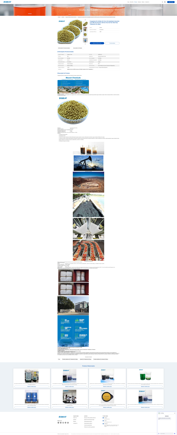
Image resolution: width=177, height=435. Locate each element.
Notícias (74, 421)
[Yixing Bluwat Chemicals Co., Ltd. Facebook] (58, 422)
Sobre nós (75, 417)
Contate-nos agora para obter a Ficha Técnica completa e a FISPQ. (67, 132)
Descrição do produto (77, 48)
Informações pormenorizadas (64, 48)
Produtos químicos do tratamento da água (70, 359)
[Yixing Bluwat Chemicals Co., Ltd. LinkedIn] (61, 422)
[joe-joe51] (68, 422)
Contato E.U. (75, 423)
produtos (74, 419)
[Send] (174, 434)
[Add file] (158, 434)
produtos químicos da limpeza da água (101, 359)
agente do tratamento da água (85, 359)
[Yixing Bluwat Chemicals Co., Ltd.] (7, 2)
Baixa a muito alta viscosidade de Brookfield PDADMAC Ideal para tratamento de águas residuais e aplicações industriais (145, 404)
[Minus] (174, 413)
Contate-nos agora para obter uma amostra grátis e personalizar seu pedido (69, 268)
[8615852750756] (63, 422)
